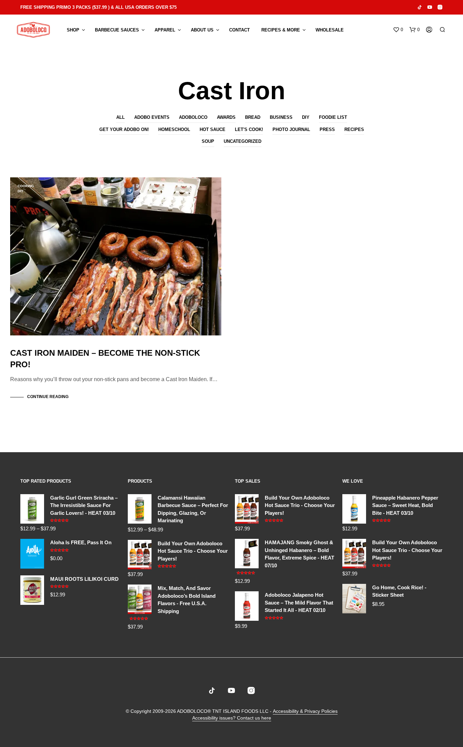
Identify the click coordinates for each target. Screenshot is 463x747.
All (120, 117)
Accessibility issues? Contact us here (231, 718)
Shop (73, 29)
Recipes (354, 129)
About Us (202, 29)
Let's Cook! (249, 129)
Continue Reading (47, 396)
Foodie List (333, 117)
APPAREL (165, 29)
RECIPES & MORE (280, 29)
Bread (252, 117)
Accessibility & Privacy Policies (305, 711)
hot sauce (212, 129)
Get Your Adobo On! (124, 129)
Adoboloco (193, 117)
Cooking (26, 186)
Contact (239, 29)
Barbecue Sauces (117, 29)
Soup (208, 141)
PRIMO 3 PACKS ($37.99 (81, 7)
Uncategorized (242, 141)
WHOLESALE (330, 29)
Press (327, 129)
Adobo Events (151, 117)
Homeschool (174, 129)
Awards (226, 117)
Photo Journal (291, 129)
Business (281, 117)
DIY (305, 117)
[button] (398, 29)
